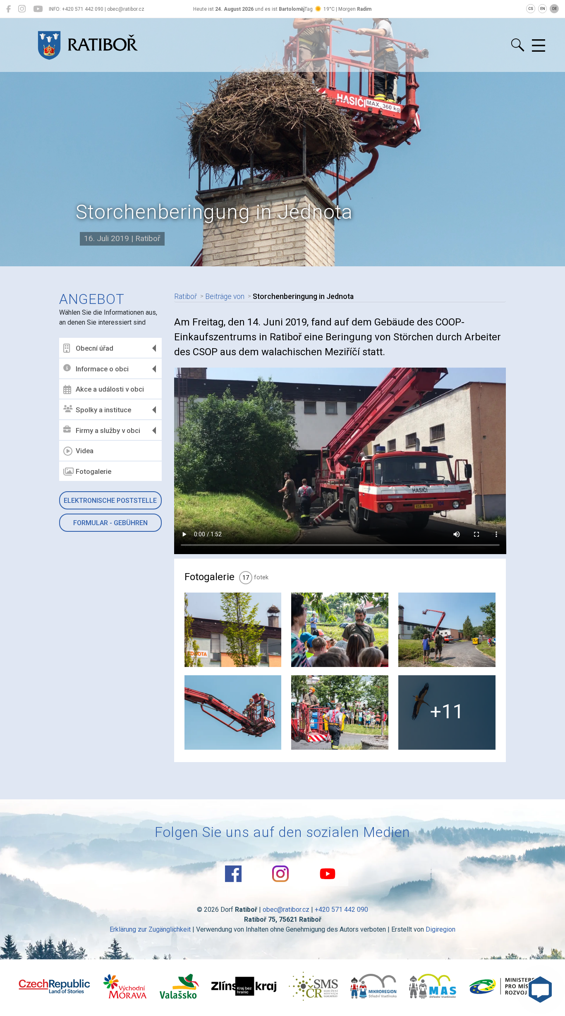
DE (554, 9)
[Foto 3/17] (447, 630)
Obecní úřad (94, 348)
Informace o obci (102, 369)
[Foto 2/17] (339, 630)
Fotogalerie (93, 471)
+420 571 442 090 (341, 909)
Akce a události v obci (110, 389)
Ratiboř (185, 296)
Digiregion (440, 929)
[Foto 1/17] (233, 630)
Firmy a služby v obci (108, 430)
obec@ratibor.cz (286, 909)
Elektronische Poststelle (110, 500)
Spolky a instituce (103, 410)
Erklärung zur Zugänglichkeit (150, 929)
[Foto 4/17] (233, 712)
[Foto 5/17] (339, 712)
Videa (84, 451)
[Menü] (538, 46)
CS (530, 9)
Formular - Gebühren (110, 523)
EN (542, 9)
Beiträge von (224, 296)
